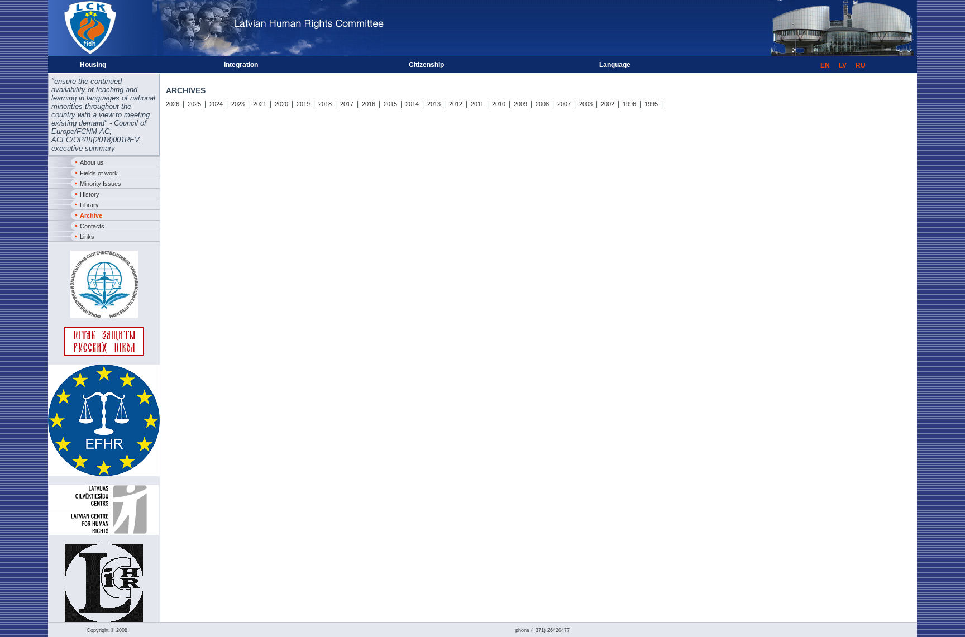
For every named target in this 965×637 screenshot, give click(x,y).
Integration (241, 65)
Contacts (92, 226)
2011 (477, 103)
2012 (455, 103)
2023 (238, 103)
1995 (651, 103)
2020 (281, 103)
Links (87, 236)
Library (89, 205)
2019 (303, 103)
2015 (390, 103)
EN (825, 65)
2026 (172, 103)
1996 (629, 103)
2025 (194, 103)
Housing (93, 65)
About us (92, 162)
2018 (325, 103)
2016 (368, 103)
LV (843, 65)
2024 (216, 103)
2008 (542, 103)
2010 (498, 103)
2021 (259, 103)
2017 (346, 103)
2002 (607, 103)
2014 (412, 103)
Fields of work (99, 173)
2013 (434, 103)
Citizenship (426, 65)
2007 (564, 103)
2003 (586, 103)
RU (861, 65)
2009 (520, 103)
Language (614, 65)
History (89, 194)
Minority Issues (100, 183)
